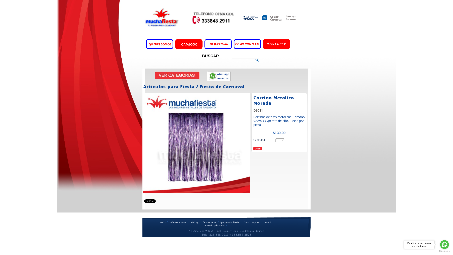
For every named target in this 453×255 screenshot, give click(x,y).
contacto (267, 222)
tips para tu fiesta (229, 222)
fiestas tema (209, 222)
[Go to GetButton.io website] (444, 251)
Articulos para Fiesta (169, 86)
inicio (162, 222)
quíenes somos (177, 222)
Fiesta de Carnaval (222, 86)
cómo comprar (251, 222)
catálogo (194, 222)
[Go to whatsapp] (444, 244)
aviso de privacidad (214, 225)
